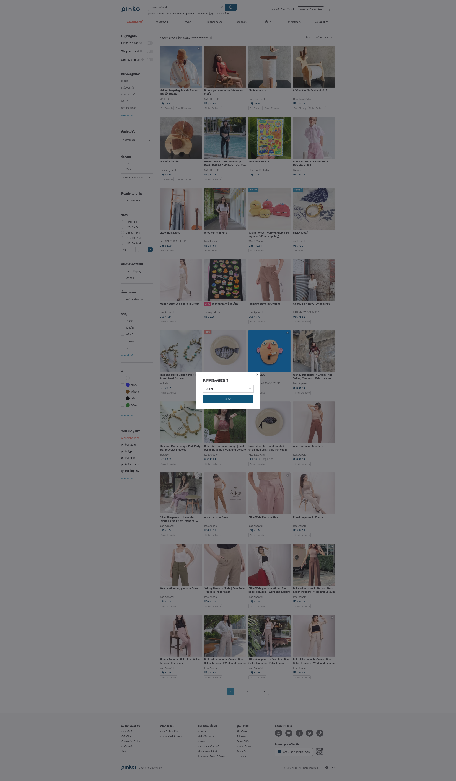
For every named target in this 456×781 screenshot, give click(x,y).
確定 (228, 399)
